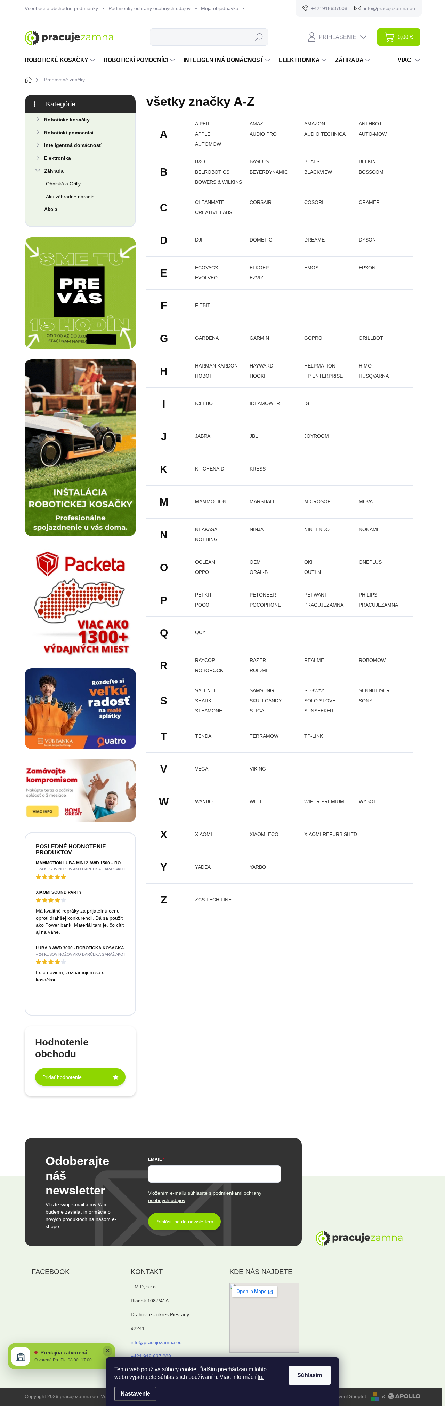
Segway (314, 690)
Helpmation (319, 366)
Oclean (205, 562)
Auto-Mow (373, 134)
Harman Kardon (216, 366)
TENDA (203, 736)
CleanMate (209, 202)
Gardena (207, 338)
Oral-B (259, 572)
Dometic (261, 240)
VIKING (258, 769)
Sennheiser (374, 690)
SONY (365, 700)
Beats (311, 161)
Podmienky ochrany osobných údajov (149, 8)
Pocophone (265, 605)
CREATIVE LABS (213, 212)
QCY (200, 632)
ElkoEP (259, 267)
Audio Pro (263, 134)
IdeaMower (265, 403)
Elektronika (57, 158)
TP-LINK (313, 736)
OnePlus (370, 562)
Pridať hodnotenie (62, 1077)
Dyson (367, 240)
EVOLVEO (206, 278)
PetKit (203, 595)
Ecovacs (206, 267)
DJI (198, 240)
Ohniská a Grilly (63, 184)
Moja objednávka (219, 8)
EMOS (311, 267)
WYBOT (368, 801)
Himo (365, 366)
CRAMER (369, 202)
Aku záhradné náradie (70, 196)
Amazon (314, 123)
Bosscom (371, 172)
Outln (312, 572)
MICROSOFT (319, 501)
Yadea (203, 867)
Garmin (259, 338)
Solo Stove (319, 700)
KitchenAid (209, 469)
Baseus (259, 161)
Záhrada (54, 171)
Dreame (314, 240)
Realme (314, 660)
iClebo (204, 403)
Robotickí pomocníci (69, 132)
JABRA (202, 436)
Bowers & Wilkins (218, 182)
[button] (61, 1356)
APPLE (202, 134)
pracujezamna (323, 605)
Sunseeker (318, 710)
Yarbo (258, 867)
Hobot (203, 376)
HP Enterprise (323, 376)
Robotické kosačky (67, 120)
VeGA (201, 769)
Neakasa (206, 529)
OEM (255, 562)
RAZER (258, 660)
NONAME (369, 529)
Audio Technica (325, 134)
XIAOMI (203, 834)
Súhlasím (309, 1375)
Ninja (257, 529)
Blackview (318, 172)
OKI (308, 562)
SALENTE (206, 690)
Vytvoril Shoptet (349, 1396)
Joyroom (316, 436)
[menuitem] (61, 60)
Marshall (263, 501)
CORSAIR (261, 202)
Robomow (372, 660)
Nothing (206, 539)
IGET (310, 403)
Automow (208, 144)
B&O (200, 161)
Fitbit (202, 305)
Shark (203, 700)
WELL (256, 801)
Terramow (264, 736)
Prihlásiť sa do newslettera (184, 1221)
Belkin (367, 161)
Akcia (50, 209)
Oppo (202, 572)
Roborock (209, 670)
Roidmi (258, 670)
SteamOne (208, 710)
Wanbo (204, 801)
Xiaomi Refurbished (330, 834)
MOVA (366, 501)
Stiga (257, 710)
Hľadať (259, 37)
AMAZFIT (260, 123)
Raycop (205, 660)
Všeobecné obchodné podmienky (61, 8)
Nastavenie (135, 1394)
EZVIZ (257, 278)
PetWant (315, 595)
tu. (261, 1377)
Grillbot (371, 338)
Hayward (261, 366)
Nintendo (317, 529)
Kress (258, 469)
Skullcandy (266, 700)
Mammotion (210, 501)
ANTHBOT (370, 123)
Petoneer (263, 595)
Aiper (202, 123)
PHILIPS (368, 595)
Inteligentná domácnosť (73, 145)
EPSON (367, 267)
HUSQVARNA (374, 376)
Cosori (313, 202)
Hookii (258, 376)
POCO (202, 605)
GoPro (313, 338)
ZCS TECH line (213, 899)
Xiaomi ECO (264, 834)
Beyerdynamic (269, 172)
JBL (254, 436)
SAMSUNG (262, 690)
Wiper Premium (324, 801)
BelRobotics (212, 172)
